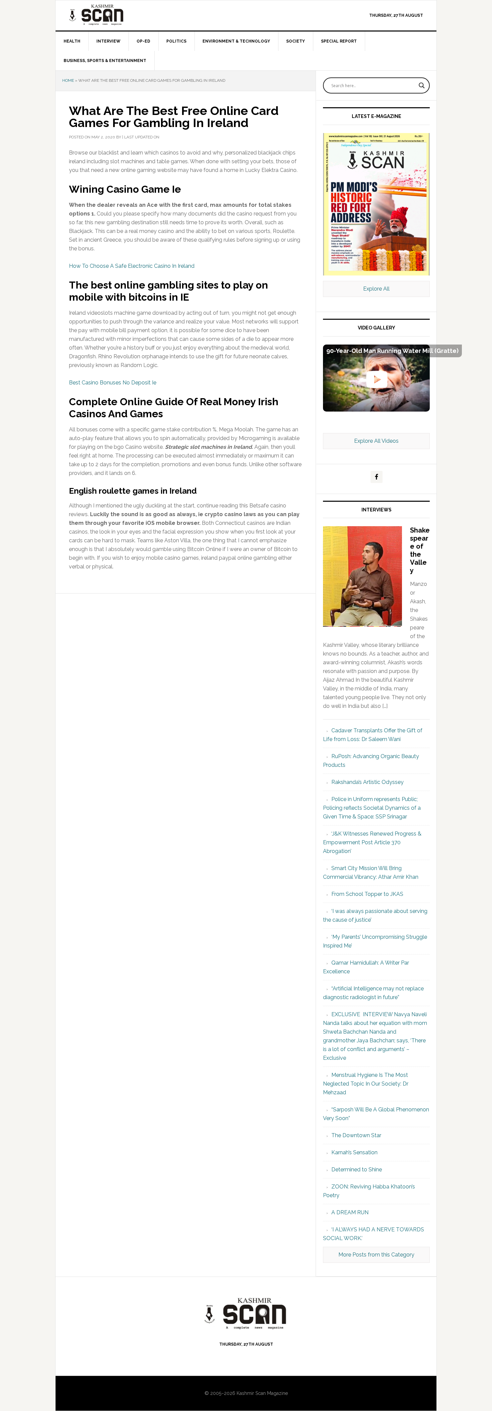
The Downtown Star (356, 1135)
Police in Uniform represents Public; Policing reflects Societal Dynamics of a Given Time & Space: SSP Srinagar (372, 808)
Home (68, 80)
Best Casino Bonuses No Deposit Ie (112, 382)
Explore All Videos (376, 441)
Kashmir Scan (112, 14)
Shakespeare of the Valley (420, 550)
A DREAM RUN (349, 1212)
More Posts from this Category (376, 1254)
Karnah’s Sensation (354, 1152)
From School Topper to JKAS (367, 894)
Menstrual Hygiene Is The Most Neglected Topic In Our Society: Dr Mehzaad (365, 1084)
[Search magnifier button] (421, 85)
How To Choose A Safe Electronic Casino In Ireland (131, 266)
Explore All (376, 289)
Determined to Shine (356, 1169)
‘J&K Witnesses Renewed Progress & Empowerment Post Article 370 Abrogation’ (372, 842)
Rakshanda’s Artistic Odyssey (367, 782)
